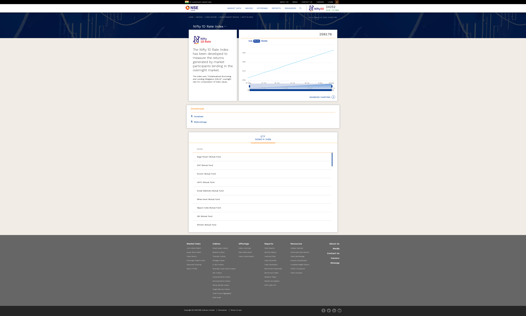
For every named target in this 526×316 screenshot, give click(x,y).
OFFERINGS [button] (262, 8)
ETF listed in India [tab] (263, 138)
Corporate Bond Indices (221, 277)
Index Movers (192, 256)
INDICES (249, 8)
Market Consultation (272, 281)
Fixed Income (211, 17)
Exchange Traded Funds (196, 260)
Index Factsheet (270, 260)
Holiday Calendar (297, 248)
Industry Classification (299, 260)
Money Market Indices (229, 17)
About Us (334, 243)
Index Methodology (298, 256)
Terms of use (236, 310)
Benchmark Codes (271, 273)
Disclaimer (222, 310)
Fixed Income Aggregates (222, 293)
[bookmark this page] (337, 2)
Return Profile (192, 269)
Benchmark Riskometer (273, 269)
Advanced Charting (194, 265)
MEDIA (295, 2)
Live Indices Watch (194, 248)
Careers (335, 258)
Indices (199, 17)
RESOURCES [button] (290, 8)
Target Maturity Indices (221, 289)
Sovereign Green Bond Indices (224, 269)
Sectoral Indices (218, 252)
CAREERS (320, 2)
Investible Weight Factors (300, 265)
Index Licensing (245, 248)
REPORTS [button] (276, 8)
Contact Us (333, 253)
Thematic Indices (219, 256)
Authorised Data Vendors (300, 252)
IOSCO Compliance (298, 269)
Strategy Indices (219, 260)
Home (191, 17)
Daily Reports (270, 248)
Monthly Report (270, 252)
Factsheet (198, 116)
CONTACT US (307, 2)
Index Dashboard (271, 265)
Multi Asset (217, 297)
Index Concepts (296, 273)
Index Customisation (246, 256)
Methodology (200, 122)
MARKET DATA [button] (234, 8)
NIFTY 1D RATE (247, 17)
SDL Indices (217, 273)
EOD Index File (270, 285)
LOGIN (330, 2)
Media (336, 248)
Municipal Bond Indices (221, 281)
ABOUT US (284, 2)
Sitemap (334, 263)
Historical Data (270, 256)
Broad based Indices (220, 248)
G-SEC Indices (218, 265)
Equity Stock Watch (194, 252)
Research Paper (270, 277)
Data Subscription (245, 252)
